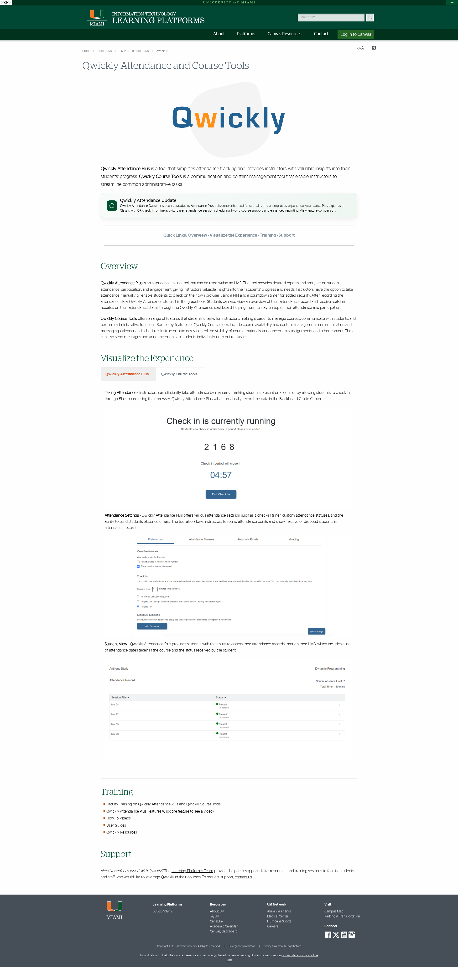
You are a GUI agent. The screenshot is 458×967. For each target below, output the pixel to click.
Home (86, 51)
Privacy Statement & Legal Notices (282, 946)
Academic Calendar (224, 926)
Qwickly (161, 51)
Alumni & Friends (279, 911)
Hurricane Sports (279, 921)
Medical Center (277, 916)
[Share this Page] (372, 48)
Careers (272, 926)
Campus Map (333, 911)
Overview (197, 235)
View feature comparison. (318, 210)
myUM (214, 916)
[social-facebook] (328, 935)
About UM (217, 911)
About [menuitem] (219, 34)
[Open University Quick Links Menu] (452, 2)
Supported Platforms (135, 51)
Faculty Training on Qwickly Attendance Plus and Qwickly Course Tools (163, 804)
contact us (243, 877)
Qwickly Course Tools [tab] (179, 374)
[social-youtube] (344, 935)
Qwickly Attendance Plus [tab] (127, 374)
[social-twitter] (336, 934)
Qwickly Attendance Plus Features (133, 811)
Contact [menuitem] (321, 34)
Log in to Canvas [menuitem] (355, 34)
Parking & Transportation (342, 916)
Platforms (105, 51)
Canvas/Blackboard (224, 931)
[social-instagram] (352, 935)
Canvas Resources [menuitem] (285, 34)
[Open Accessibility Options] (6, 2)
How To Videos (118, 818)
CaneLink (217, 921)
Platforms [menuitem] (246, 34)
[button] (447, 953)
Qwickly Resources (121, 832)
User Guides (116, 825)
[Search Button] (370, 17)
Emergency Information (242, 946)
